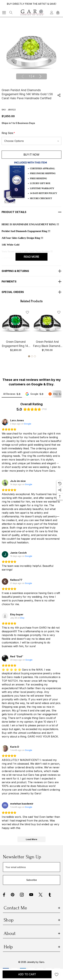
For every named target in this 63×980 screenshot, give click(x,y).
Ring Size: (8, 133)
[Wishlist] (27, 312)
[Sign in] (51, 12)
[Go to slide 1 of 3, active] (29, 356)
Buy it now (31, 154)
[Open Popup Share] (59, 95)
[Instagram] (22, 895)
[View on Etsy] (5, 616)
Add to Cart (27, 974)
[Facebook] (4, 895)
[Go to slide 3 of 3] (35, 356)
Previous (23, 76)
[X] (40, 895)
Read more (31, 256)
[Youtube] (31, 895)
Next (40, 76)
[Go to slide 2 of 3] (32, 356)
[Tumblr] (50, 895)
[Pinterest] (13, 895)
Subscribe (31, 880)
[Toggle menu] (4, 12)
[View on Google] (5, 422)
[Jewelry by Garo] (32, 12)
